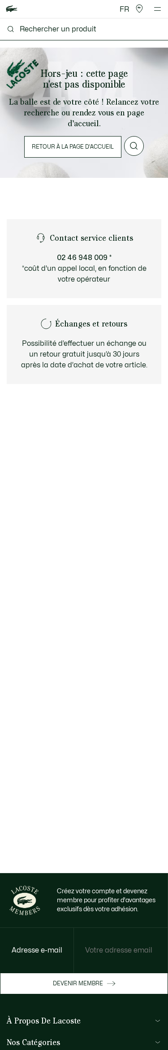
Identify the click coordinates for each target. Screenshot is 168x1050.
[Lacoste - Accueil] (12, 9)
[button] (139, 9)
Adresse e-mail (37, 950)
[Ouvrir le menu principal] (157, 9)
